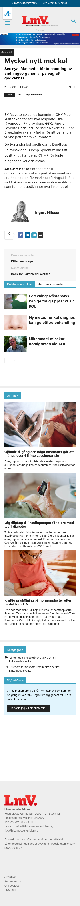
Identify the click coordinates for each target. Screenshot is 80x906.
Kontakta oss (12, 881)
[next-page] (14, 360)
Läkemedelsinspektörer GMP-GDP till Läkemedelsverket (32, 659)
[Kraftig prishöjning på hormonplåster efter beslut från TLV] (40, 594)
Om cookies (11, 885)
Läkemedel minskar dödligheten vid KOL (47, 341)
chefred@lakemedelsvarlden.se (33, 826)
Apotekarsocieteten (24, 3)
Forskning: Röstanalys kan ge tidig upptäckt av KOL (51, 301)
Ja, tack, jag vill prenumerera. (28, 708)
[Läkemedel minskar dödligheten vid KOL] (15, 344)
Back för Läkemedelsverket (30, 274)
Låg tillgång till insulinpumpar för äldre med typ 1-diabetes (39, 525)
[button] (7, 23)
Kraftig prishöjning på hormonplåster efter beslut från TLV (38, 602)
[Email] (34, 235)
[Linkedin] (27, 235)
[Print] (40, 235)
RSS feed (10, 890)
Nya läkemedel (34, 94)
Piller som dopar (23, 261)
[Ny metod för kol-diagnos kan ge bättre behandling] (15, 322)
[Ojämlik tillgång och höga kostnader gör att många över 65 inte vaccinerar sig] (40, 446)
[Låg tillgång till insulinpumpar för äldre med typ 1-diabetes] (40, 517)
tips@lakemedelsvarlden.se (21, 830)
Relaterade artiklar (19, 284)
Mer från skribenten (50, 284)
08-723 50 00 (28, 822)
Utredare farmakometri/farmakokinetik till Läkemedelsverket (35, 668)
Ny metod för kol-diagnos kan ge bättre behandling (52, 320)
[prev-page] (7, 360)
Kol (19, 94)
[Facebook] (20, 235)
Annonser (10, 877)
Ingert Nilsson (47, 212)
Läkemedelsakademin (55, 3)
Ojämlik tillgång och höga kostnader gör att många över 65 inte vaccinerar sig (39, 454)
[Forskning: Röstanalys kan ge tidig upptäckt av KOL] (15, 301)
